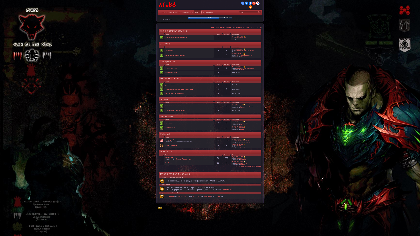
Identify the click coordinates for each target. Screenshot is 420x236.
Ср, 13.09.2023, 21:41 (237, 36)
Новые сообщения (216, 27)
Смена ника (238, 145)
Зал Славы (169, 123)
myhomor (170, 196)
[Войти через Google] (258, 3)
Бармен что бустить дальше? (175, 110)
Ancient (242, 51)
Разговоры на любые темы (174, 106)
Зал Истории (169, 163)
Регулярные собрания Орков (174, 93)
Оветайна (243, 164)
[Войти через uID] (242, 3)
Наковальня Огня (171, 68)
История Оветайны (240, 158)
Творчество (186, 159)
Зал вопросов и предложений (175, 55)
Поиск (253, 27)
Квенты (178, 159)
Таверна (164, 99)
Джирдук (243, 147)
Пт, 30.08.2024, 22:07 (237, 49)
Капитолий (165, 44)
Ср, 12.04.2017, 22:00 (237, 144)
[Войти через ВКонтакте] (246, 3)
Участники (229, 27)
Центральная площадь (171, 79)
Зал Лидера (169, 50)
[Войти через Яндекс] (254, 3)
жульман (207, 196)
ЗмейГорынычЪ (245, 142)
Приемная (165, 134)
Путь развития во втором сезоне (244, 50)
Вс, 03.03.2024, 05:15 (237, 126)
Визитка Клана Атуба (241, 163)
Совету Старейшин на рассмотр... (244, 55)
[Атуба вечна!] (167, 5)
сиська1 (196, 196)
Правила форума (242, 27)
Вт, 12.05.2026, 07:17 (237, 121)
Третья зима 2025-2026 (241, 123)
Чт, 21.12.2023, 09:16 (237, 54)
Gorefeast (243, 39)
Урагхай (242, 56)
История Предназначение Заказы (244, 68)
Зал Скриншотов (170, 128)
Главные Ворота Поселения (174, 31)
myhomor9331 (183, 196)
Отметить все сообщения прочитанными (247, 166)
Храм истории (167, 116)
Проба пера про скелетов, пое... (244, 106)
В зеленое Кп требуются (242, 140)
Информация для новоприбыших (176, 37)
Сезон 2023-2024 (240, 127)
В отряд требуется (171, 140)
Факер (217, 196)
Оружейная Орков (171, 72)
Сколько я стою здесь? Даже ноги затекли (179, 89)
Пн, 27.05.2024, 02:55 (237, 157)
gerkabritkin (228, 190)
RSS (259, 27)
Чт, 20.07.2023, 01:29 (237, 139)
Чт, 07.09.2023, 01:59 (237, 104)
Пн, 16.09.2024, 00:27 (237, 66)
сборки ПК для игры (240, 37)
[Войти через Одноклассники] (250, 7)
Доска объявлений (171, 85)
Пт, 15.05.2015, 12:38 (237, 161)
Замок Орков (166, 152)
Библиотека (169, 157)
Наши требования (171, 145)
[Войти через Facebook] (250, 3)
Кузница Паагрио (168, 61)
